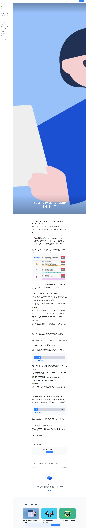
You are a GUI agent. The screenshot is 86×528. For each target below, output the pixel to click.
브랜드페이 (44, 316)
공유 (34, 467)
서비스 (36, 373)
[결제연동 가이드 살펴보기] (37, 391)
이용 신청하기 (81, 1)
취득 (42, 334)
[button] (49, 452)
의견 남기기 (64, 467)
